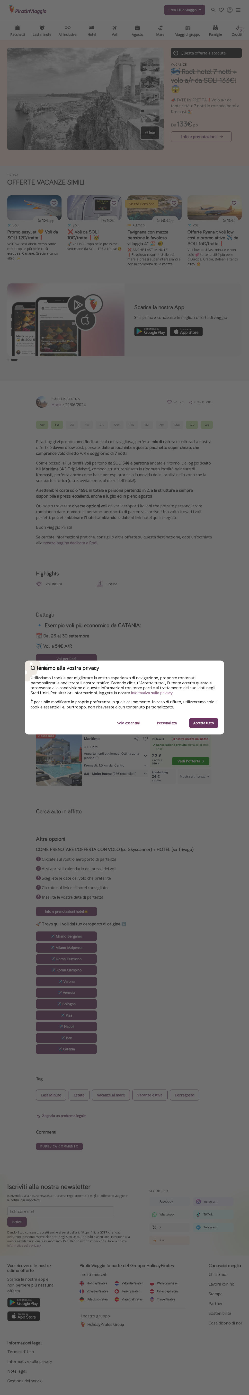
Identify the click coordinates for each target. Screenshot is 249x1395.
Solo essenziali (128, 723)
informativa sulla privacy (152, 693)
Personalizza (167, 723)
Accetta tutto (203, 723)
